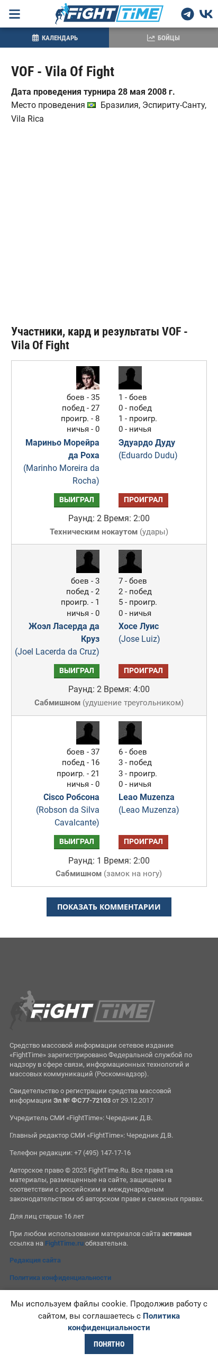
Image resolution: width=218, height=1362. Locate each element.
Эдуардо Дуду (148, 449)
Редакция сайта (35, 1260)
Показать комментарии (109, 907)
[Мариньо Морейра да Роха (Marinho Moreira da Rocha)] (85, 387)
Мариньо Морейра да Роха (61, 462)
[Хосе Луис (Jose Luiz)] (133, 570)
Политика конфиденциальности (60, 1278)
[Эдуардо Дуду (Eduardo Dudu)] (133, 387)
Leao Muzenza (149, 803)
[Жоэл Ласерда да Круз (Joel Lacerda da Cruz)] (85, 570)
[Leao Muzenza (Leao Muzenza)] (133, 742)
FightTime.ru (64, 1243)
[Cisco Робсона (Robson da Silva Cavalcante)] (85, 742)
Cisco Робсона (67, 810)
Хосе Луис (139, 632)
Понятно (109, 1344)
